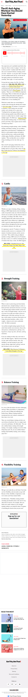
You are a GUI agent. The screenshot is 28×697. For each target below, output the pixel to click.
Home (2, 5)
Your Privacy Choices (15, 696)
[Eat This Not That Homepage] (14, 1)
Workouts (5, 548)
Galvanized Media (11, 692)
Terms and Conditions (14, 674)
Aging (4, 546)
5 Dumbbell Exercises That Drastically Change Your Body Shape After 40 (14, 245)
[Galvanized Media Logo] (14, 690)
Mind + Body (8, 5)
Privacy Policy (14, 668)
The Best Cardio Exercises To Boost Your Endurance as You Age (13, 150)
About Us (14, 665)
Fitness (16, 546)
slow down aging (7, 106)
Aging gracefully (22, 118)
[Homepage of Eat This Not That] (13, 661)
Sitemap (14, 671)
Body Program (16, 90)
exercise (9, 546)
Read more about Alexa (6, 538)
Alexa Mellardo (6, 46)
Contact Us (14, 677)
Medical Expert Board (14, 86)
